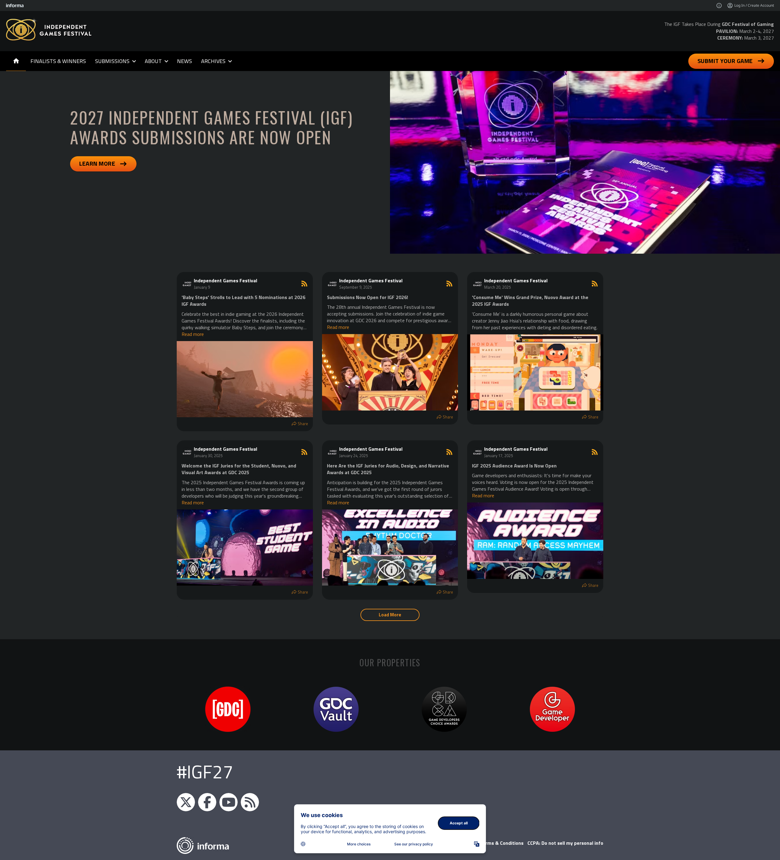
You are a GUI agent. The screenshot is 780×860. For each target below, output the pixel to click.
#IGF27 (205, 771)
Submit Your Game (725, 60)
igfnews (186, 802)
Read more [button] (193, 334)
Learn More (97, 163)
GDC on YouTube (228, 802)
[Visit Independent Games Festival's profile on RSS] (188, 283)
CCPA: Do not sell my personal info (565, 843)
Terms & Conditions (501, 843)
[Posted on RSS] (304, 283)
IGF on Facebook (207, 802)
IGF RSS (250, 802)
